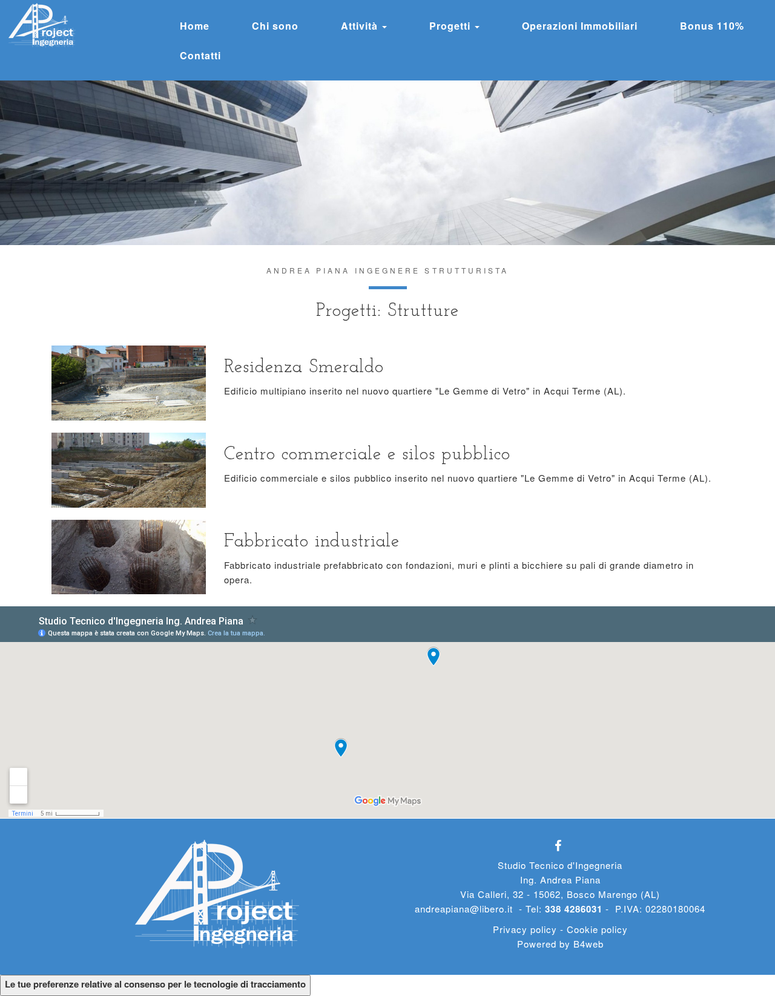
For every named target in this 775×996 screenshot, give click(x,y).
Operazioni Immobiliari (580, 26)
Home (194, 26)
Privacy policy (525, 929)
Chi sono (275, 26)
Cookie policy (597, 929)
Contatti (200, 55)
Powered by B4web (560, 943)
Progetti (451, 26)
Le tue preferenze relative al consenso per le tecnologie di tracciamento (155, 984)
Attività (361, 26)
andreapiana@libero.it (464, 908)
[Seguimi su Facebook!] (560, 846)
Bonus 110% (712, 26)
